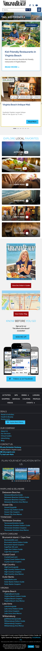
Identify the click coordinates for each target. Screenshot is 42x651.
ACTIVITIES (6, 395)
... (22, 114)
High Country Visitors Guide (14, 569)
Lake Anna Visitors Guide (13, 609)
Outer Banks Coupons (12, 584)
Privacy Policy (37, 646)
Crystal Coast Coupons (12, 562)
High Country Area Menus (14, 574)
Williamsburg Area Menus (14, 626)
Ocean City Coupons (12, 512)
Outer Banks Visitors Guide (14, 582)
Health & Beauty (7, 417)
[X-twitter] (33, 5)
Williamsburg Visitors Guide (14, 621)
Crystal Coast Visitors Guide (14, 559)
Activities (18, 152)
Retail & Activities (7, 414)
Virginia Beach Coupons (13, 599)
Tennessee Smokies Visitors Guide (17, 525)
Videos (10, 403)
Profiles (36, 399)
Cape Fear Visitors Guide (13, 549)
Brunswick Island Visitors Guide (16, 542)
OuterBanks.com (10, 579)
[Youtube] (37, 5)
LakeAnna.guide (10, 606)
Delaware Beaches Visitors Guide (16, 497)
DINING (24, 395)
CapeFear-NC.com (11, 547)
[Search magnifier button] (29, 9)
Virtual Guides (6, 436)
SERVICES (16, 399)
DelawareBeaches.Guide (13, 495)
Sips (16, 395)
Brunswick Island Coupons (14, 545)
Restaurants (5, 419)
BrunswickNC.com (11, 540)
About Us (4, 431)
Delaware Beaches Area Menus (16, 502)
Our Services (5, 433)
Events (30, 403)
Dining (18, 168)
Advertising (5, 438)
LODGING (36, 395)
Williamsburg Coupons (12, 623)
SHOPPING (6, 399)
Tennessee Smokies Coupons (15, 528)
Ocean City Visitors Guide (13, 510)
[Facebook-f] (30, 5)
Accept (31, 646)
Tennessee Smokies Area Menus (16, 530)
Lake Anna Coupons (11, 611)
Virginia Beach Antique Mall (16, 104)
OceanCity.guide (10, 507)
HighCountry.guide (11, 567)
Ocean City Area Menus (13, 514)
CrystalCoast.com (10, 557)
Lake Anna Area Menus (13, 613)
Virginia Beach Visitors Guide (15, 596)
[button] (39, 10)
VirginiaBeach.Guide (12, 594)
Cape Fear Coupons (11, 552)
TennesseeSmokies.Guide (14, 523)
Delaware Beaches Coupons (14, 500)
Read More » (12, 67)
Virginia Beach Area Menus (14, 601)
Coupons (26, 399)
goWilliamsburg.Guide (12, 619)
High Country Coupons (12, 572)
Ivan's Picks (19, 184)
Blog (2, 441)
